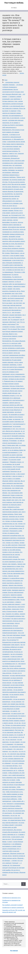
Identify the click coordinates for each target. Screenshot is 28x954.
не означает (17, 419)
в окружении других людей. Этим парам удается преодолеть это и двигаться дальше (13, 144)
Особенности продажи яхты (11, 897)
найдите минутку (14, 402)
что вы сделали (16, 701)
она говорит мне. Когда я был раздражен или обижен (12, 490)
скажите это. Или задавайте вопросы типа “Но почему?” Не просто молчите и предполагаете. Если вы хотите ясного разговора (13, 618)
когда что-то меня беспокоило (12, 369)
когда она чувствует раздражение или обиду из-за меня (13, 355)
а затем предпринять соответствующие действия (12, 104)
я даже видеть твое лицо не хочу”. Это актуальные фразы (13, 839)
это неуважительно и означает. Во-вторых (12, 818)
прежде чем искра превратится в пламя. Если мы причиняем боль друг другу (13, 566)
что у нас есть (13, 751)
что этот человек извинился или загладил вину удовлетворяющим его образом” (13, 761)
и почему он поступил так (14, 270)
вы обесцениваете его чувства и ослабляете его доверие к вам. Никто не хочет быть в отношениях (12, 203)
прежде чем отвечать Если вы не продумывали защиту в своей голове (13, 588)
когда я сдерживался (17, 374)
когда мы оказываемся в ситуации (13, 350)
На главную (14, 950)
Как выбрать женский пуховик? (12, 905)
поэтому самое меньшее (10, 557)
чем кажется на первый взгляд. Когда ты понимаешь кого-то (13, 661)
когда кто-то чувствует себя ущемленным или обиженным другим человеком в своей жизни (13, 346)
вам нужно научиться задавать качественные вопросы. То (11, 149)
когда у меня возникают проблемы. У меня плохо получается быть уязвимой (13, 365)
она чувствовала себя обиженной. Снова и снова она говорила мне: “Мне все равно (12, 495)
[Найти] (23, 884)
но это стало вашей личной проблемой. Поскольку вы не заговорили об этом (11, 471)
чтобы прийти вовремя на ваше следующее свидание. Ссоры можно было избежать (12, 796)
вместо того (13, 153)
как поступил (17, 303)
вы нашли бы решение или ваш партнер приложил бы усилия (12, 196)
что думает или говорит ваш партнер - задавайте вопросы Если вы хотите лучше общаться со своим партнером (13, 706)
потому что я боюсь (12, 542)
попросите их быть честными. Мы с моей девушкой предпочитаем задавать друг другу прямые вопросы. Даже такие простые (14, 511)
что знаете (13, 711)
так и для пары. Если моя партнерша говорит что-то (14, 635)
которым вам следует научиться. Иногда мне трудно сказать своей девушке (13, 391)
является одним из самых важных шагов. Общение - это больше (13, 858)
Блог (5, 80)
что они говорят (14, 742)
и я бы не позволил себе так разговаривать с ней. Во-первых (13, 284)
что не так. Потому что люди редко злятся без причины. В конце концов (14, 725)
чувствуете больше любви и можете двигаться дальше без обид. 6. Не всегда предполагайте (13, 808)
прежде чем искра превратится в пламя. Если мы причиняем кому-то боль (13, 573)
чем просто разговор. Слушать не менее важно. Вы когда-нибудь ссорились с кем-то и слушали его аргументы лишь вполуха (14, 668)
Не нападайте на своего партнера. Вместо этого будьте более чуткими (13, 417)
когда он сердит (7, 353)
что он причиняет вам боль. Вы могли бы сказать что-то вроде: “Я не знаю (13, 735)
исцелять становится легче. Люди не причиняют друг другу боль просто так (13, 293)
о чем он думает (16, 476)
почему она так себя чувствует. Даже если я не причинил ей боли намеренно (13, 545)
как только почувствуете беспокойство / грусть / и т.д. (13, 310)
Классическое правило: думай (12, 336)
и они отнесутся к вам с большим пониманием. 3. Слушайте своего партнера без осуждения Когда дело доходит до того (13, 265)
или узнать (16, 289)
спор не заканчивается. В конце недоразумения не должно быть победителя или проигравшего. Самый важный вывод (12, 628)
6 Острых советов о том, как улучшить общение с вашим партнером (11, 43)
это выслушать (7, 813)
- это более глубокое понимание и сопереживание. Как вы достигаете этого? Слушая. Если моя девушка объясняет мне (13, 89)
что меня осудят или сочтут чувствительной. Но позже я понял (14, 716)
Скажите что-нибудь (12, 614)
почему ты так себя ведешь (11, 550)
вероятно (5, 153)
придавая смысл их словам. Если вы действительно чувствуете (13, 592)
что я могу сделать (18, 763)
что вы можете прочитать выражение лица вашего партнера (14, 692)
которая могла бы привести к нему (13, 376)
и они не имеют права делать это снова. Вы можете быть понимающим (13, 258)
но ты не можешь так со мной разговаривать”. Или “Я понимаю (13, 464)
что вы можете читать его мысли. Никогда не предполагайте (13, 697)
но (21, 431)
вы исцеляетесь (7, 194)
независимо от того (8, 428)
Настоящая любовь (14, 3)
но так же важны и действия (11, 438)
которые (5, 379)
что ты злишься (7, 749)
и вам (18, 246)
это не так (13, 815)
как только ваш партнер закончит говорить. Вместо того (13, 305)
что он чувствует (10, 739)
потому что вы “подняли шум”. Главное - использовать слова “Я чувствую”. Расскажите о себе (13, 528)
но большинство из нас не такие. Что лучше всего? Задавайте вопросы (13, 433)
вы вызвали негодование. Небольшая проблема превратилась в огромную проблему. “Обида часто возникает (13, 174)
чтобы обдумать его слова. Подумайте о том (13, 789)
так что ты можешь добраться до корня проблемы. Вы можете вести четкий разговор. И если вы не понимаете (13, 649)
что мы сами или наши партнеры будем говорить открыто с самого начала (13, 720)
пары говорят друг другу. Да (11, 500)
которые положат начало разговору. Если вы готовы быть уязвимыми (12, 386)
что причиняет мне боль (17, 746)
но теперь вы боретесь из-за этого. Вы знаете (14, 448)
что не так (17, 723)
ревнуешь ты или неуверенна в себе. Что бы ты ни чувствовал (13, 599)
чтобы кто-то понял (8, 780)
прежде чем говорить (9, 564)
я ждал (9, 841)
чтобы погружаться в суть (14, 792)
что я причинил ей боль (10, 765)
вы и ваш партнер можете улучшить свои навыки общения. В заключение (14, 189)
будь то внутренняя (12, 118)
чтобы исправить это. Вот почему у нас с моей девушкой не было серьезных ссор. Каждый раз (13, 775)
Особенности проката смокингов (13, 907)
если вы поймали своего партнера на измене (12, 225)
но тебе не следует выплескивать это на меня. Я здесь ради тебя (13, 443)
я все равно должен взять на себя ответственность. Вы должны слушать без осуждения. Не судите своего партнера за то (13, 829)
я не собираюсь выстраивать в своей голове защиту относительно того (12, 846)
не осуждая (17, 426)
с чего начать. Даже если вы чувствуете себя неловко (13, 607)
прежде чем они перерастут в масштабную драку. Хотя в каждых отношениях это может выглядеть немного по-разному (13, 580)
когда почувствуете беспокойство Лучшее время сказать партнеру (12, 360)
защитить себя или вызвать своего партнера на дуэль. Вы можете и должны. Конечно (13, 243)
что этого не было (19, 756)
